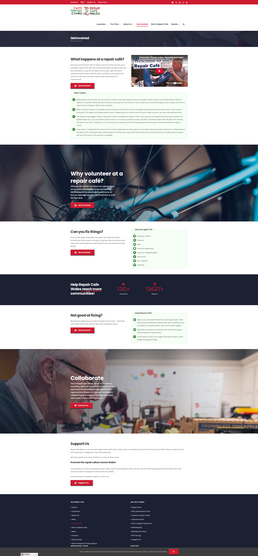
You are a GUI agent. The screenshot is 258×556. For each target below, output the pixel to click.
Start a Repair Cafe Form (142, 523)
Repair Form (137, 507)
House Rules (77, 539)
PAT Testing (136, 535)
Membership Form (139, 531)
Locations (76, 511)
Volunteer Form (138, 519)
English (27, 554)
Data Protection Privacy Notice (84, 543)
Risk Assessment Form (141, 511)
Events (74, 507)
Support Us (136, 539)
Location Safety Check (141, 515)
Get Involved (77, 523)
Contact (75, 535)
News (74, 531)
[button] (183, 24)
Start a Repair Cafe (79, 527)
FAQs (74, 519)
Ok (174, 552)
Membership (137, 527)
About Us (75, 515)
